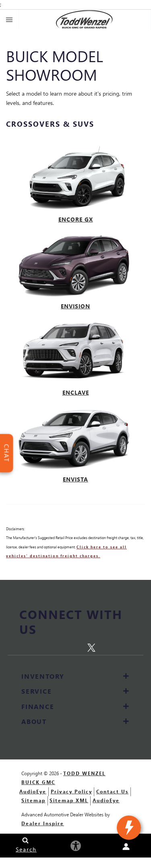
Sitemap (33, 800)
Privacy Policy (71, 792)
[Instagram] (61, 646)
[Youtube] (107, 646)
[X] (93, 646)
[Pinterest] (77, 646)
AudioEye (32, 792)
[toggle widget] (129, 828)
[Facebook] (45, 646)
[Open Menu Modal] (9, 20)
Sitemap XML (69, 800)
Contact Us (112, 792)
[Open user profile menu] (126, 847)
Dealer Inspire (42, 823)
